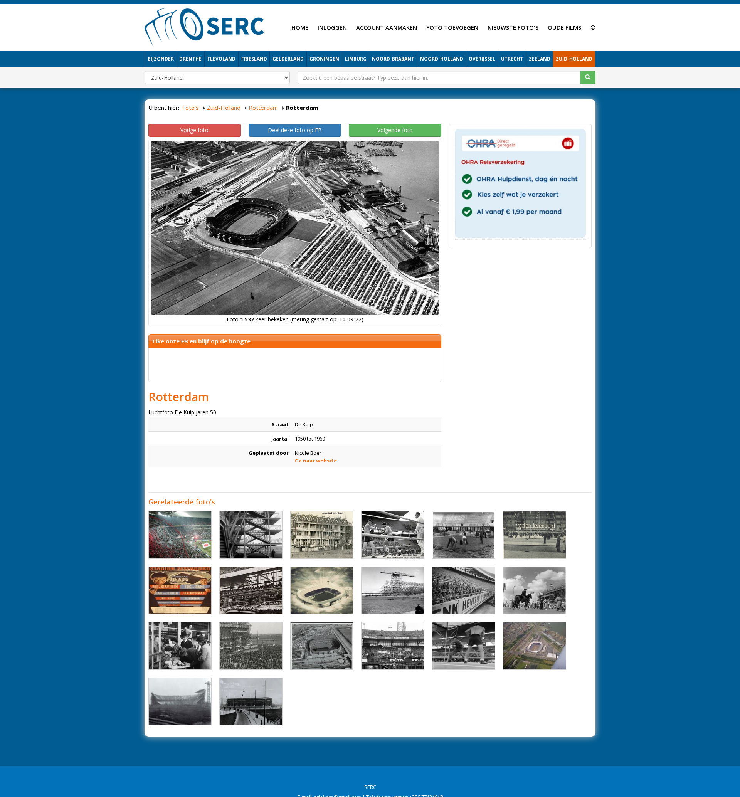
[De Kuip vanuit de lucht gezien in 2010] (534, 646)
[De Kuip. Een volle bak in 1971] (251, 646)
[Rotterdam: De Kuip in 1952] (534, 590)
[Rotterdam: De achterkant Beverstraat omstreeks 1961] (321, 535)
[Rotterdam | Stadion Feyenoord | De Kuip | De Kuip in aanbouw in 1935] (180, 701)
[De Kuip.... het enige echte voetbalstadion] (321, 590)
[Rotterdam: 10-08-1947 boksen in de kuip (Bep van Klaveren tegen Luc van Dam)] (392, 535)
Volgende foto (395, 130)
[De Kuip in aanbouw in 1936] (392, 590)
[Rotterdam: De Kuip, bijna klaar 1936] (251, 535)
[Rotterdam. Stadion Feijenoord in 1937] (251, 701)
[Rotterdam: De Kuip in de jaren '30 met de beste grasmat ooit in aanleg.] (463, 535)
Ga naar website (316, 460)
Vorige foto (194, 130)
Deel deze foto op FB (295, 130)
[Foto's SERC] (204, 26)
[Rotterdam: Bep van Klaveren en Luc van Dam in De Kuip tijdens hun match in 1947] (463, 646)
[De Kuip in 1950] (534, 535)
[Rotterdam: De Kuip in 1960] (392, 646)
